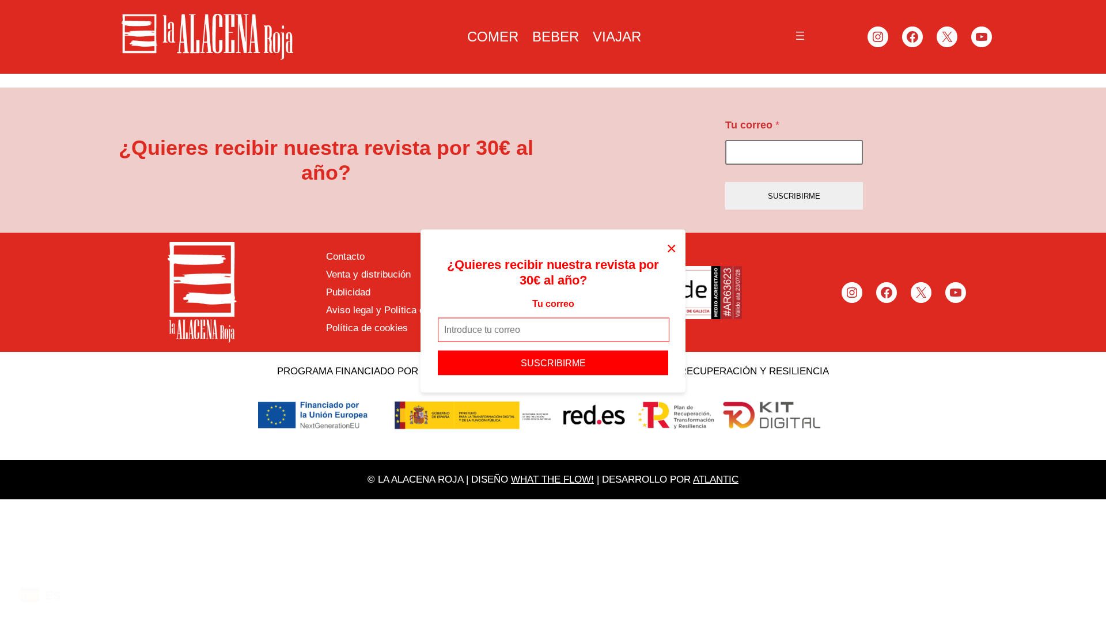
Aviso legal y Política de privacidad (401, 310)
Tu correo (553, 304)
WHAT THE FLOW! (552, 479)
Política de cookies (367, 328)
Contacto (345, 256)
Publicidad (348, 292)
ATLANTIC (715, 479)
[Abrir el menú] (800, 36)
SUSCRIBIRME (553, 362)
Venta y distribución (368, 274)
